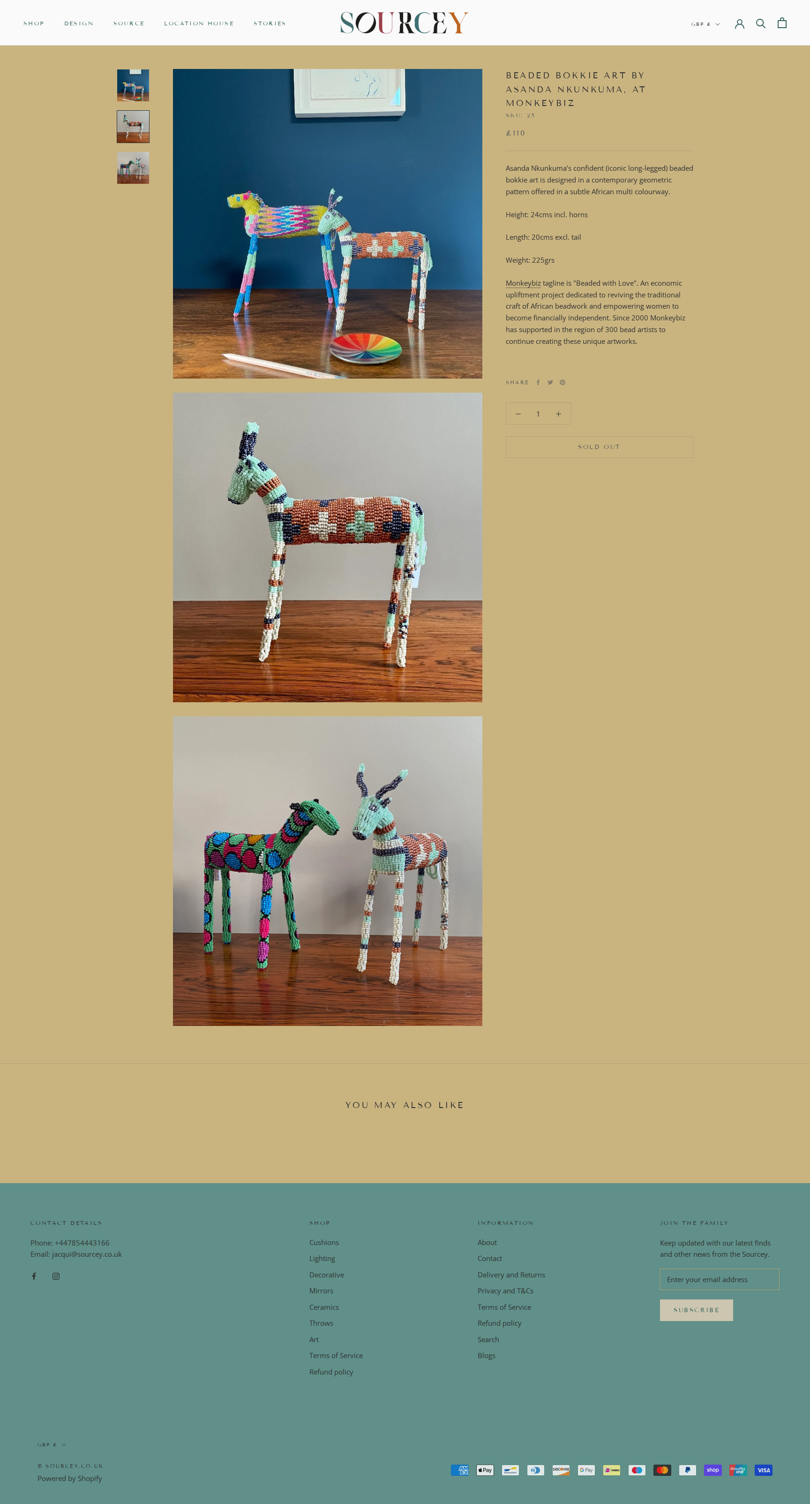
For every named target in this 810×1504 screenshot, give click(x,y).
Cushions (324, 1242)
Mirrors (321, 1290)
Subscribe (697, 1310)
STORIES (270, 23)
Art (314, 1339)
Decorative (326, 1274)
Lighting (322, 1258)
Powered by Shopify (70, 1478)
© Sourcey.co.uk (71, 1466)
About (487, 1242)
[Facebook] (538, 382)
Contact (490, 1258)
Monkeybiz (523, 283)
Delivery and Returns (511, 1274)
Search (488, 1339)
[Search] (761, 23)
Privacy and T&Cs (505, 1290)
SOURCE (128, 23)
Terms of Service (336, 1355)
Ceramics (324, 1307)
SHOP (34, 23)
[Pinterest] (562, 382)
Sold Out (599, 447)
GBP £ (701, 24)
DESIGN (79, 23)
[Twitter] (550, 382)
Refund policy (331, 1371)
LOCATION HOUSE (199, 23)
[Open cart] (782, 22)
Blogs (486, 1355)
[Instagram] (56, 1275)
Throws (321, 1323)
